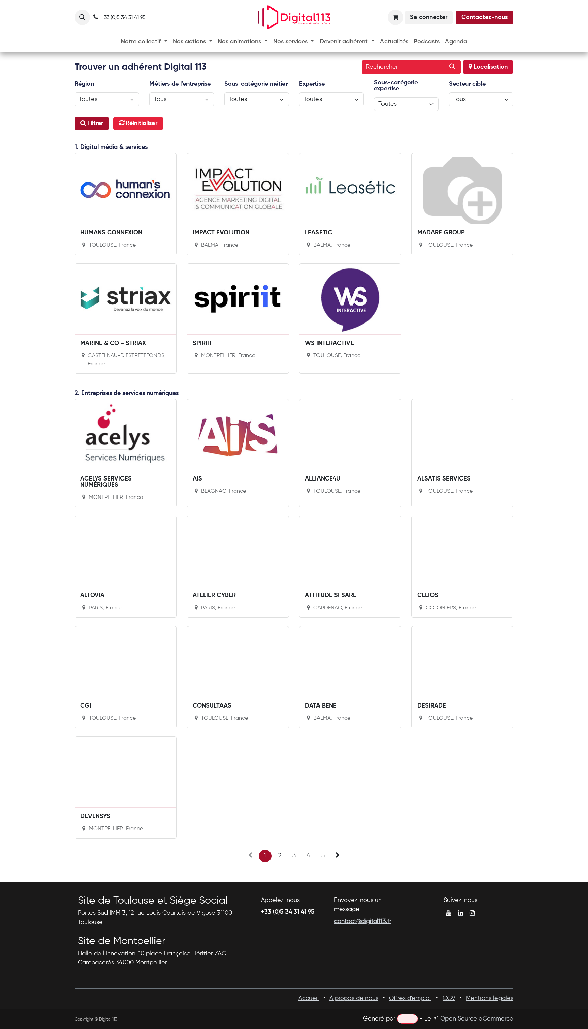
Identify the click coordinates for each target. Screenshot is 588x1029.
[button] (82, 17)
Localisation (490, 67)
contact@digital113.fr (362, 921)
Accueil (308, 998)
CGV (449, 998)
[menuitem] (144, 42)
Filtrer (95, 123)
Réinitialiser (141, 123)
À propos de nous (353, 998)
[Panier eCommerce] (395, 17)
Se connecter (428, 17)
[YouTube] (449, 913)
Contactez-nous (484, 17)
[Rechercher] (452, 67)
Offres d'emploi (410, 998)
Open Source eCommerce (476, 1019)
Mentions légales (489, 998)
